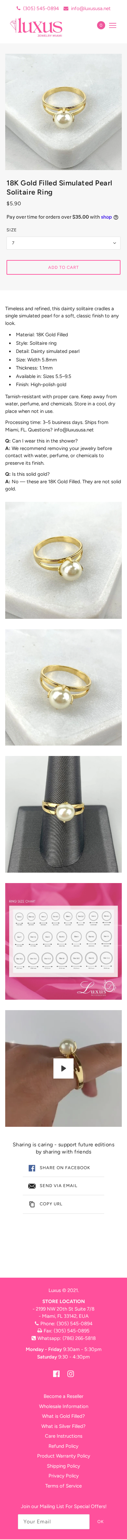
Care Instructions (63, 1436)
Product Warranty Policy (63, 1456)
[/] (43, 27)
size (12, 229)
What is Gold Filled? (63, 1416)
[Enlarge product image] (63, 112)
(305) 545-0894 (41, 8)
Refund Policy (63, 1446)
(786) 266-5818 (79, 1338)
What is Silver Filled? (63, 1426)
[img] (56, 1373)
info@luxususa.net (91, 8)
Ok (100, 1521)
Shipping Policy (63, 1466)
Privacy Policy (64, 1476)
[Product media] (63, 560)
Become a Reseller (63, 1396)
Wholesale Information (63, 1406)
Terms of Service (63, 1486)
